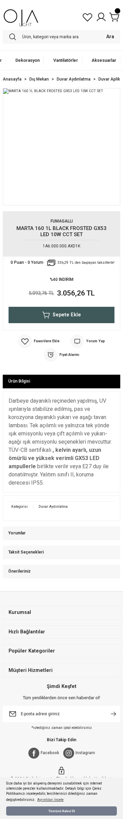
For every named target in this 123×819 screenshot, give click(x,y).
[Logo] (21, 17)
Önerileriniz (19, 571)
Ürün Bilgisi (19, 381)
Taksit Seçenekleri (26, 552)
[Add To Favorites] (38, 341)
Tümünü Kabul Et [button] (62, 811)
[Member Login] (101, 17)
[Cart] (114, 17)
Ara (110, 37)
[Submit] (113, 714)
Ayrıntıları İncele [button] (50, 800)
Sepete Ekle (67, 315)
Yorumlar (17, 533)
